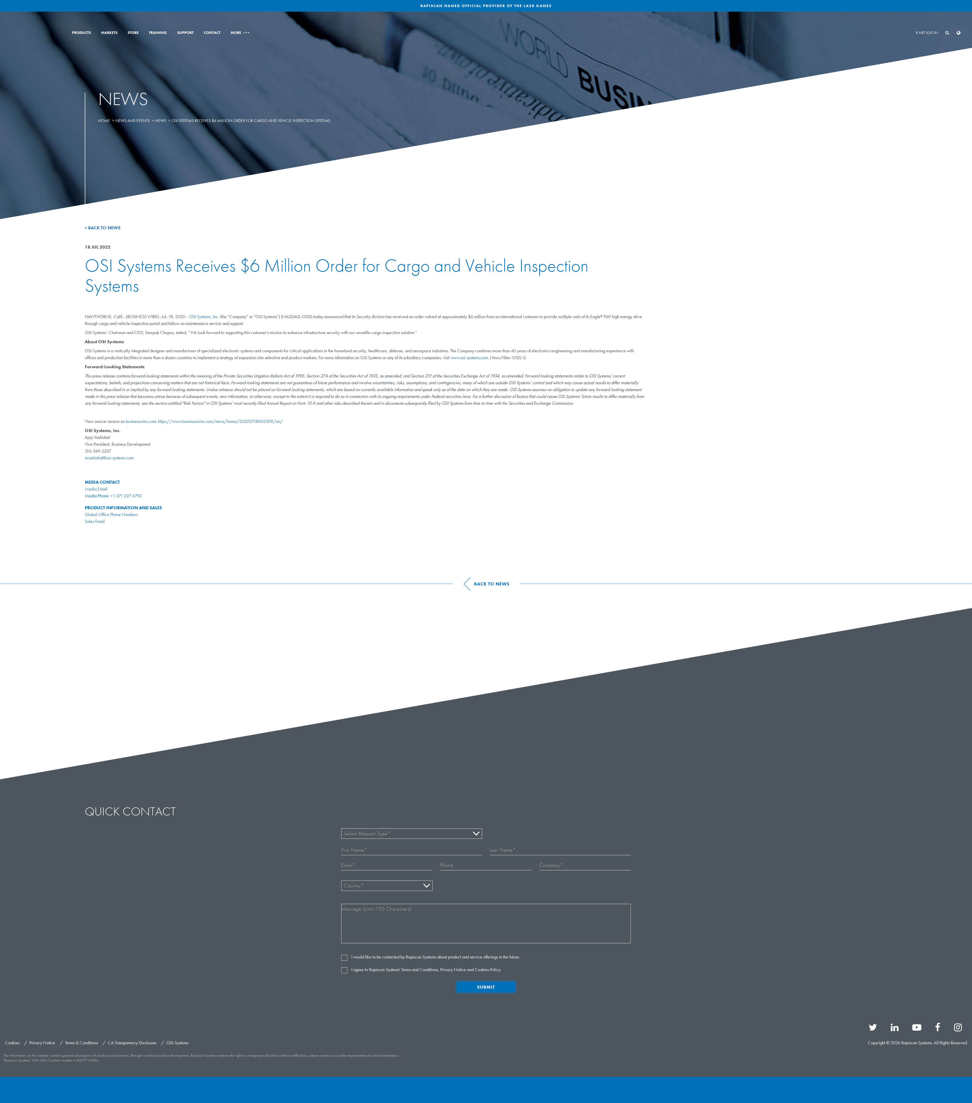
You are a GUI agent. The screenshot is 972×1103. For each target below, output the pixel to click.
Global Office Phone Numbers (111, 514)
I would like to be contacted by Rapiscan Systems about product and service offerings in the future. (435, 957)
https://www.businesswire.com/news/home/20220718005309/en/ (220, 421)
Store (133, 32)
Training (158, 32)
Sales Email (95, 521)
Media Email (96, 489)
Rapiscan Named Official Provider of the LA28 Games (486, 5)
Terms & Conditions (81, 1043)
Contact (212, 32)
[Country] (387, 886)
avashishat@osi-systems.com (109, 458)
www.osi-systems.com (469, 357)
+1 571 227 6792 (126, 496)
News (160, 120)
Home (104, 120)
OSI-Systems (177, 1043)
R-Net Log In (927, 32)
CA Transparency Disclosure (132, 1043)
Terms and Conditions (419, 969)
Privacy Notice (453, 969)
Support (185, 32)
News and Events (132, 120)
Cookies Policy (487, 969)
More (240, 32)
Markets (109, 32)
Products (81, 32)
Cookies (12, 1043)
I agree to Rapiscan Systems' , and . (426, 969)
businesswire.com (141, 421)
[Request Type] (411, 833)
